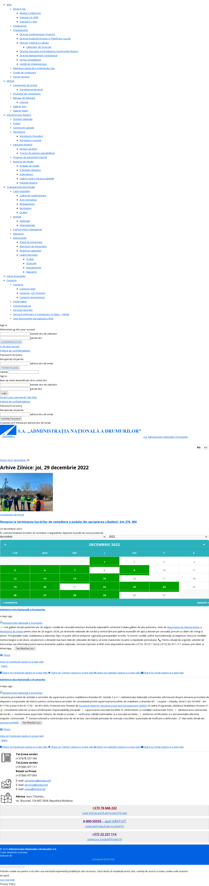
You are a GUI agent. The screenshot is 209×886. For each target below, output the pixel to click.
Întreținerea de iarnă (31, 89)
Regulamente (27, 204)
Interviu (24, 102)
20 (44, 586)
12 (15, 578)
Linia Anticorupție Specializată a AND (33, 318)
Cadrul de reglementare (33, 195)
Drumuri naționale (23, 119)
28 (74, 595)
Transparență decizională (21, 187)
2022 (10, 460)
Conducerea (19, 25)
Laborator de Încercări (38, 47)
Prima (3, 460)
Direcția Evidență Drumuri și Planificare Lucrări (45, 38)
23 (134, 586)
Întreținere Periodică (31, 136)
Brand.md (18, 855)
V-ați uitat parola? (10, 346)
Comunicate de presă (25, 85)
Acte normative (28, 199)
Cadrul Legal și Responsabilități (37, 178)
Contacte (12, 280)
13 (44, 578)
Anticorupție (19, 237)
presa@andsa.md (34, 789)
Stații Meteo (26, 174)
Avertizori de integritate (33, 246)
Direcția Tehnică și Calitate (34, 42)
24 (164, 586)
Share (4, 666)
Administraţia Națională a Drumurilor (23, 609)
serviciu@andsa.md (36, 785)
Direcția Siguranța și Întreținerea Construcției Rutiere (49, 51)
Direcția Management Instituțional (38, 55)
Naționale (25, 221)
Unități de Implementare (33, 64)
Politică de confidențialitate (15, 350)
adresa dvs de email (41, 363)
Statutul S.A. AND (29, 17)
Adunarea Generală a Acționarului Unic (34, 68)
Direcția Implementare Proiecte (37, 34)
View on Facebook (22, 661)
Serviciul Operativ (23, 310)
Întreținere (19, 131)
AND (9, 4)
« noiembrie (10, 602)
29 (104, 595)
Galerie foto (19, 106)
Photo (6, 655)
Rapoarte (18, 233)
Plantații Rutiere (28, 182)
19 (15, 586)
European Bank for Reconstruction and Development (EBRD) (113, 705)
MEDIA (10, 81)
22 (104, 586)
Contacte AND (27, 288)
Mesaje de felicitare (24, 98)
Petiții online (20, 301)
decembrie (20, 460)
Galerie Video (20, 110)
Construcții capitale (23, 127)
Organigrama (20, 30)
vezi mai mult (7, 879)
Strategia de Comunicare (27, 93)
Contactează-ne (22, 305)
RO (199, 447)
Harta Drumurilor (16, 276)
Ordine (23, 212)
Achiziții (17, 216)
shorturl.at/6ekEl (9, 722)
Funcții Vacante (21, 76)
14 (74, 578)
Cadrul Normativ (29, 254)
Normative (26, 208)
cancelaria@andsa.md (37, 780)
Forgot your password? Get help (18, 397)
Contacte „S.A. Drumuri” (33, 293)
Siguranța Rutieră (22, 144)
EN (205, 447)
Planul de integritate (31, 242)
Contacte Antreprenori (32, 297)
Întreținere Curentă (30, 140)
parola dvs (36, 337)
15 (104, 578)
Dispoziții (31, 263)
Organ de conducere (24, 72)
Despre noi (19, 8)
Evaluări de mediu (29, 165)
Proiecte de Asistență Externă (30, 157)
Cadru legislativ (21, 191)
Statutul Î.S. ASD (28, 21)
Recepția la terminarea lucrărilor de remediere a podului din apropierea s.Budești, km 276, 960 (68, 522)
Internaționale (27, 225)
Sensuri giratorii (28, 148)
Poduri (16, 123)
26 (15, 595)
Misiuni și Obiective (30, 13)
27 (44, 595)
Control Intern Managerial (27, 229)
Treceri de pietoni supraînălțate (37, 153)
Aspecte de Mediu (23, 161)
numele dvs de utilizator (43, 333)
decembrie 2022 (104, 544)
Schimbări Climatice (30, 170)
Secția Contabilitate (30, 59)
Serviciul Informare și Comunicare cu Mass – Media (41, 314)
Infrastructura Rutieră (19, 114)
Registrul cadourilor (30, 250)
